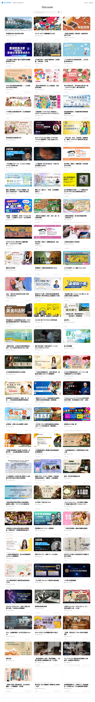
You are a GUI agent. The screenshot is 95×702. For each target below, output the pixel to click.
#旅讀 (7, 456)
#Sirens (37, 352)
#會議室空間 (67, 691)
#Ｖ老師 (66, 535)
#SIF (36, 40)
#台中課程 (37, 404)
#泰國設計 (66, 196)
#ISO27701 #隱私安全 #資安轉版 (72, 665)
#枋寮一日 (8, 40)
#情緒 (36, 248)
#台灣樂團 (66, 274)
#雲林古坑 (8, 587)
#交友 (36, 170)
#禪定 (65, 352)
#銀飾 (36, 691)
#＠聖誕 (8, 144)
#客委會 (66, 92)
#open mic (67, 613)
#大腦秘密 (37, 378)
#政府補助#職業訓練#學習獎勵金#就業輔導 (73, 430)
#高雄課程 (66, 300)
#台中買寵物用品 (68, 378)
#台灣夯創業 (38, 300)
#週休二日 (8, 561)
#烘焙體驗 (66, 509)
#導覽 (36, 66)
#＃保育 (66, 404)
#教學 (7, 378)
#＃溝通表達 (9, 248)
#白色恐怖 (8, 196)
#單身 (65, 639)
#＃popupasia (38, 326)
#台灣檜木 (37, 613)
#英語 (65, 144)
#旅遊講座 (37, 274)
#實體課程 (8, 66)
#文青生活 (66, 40)
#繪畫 (7, 300)
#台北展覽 (37, 118)
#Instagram (38, 144)
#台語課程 (66, 66)
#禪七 (65, 326)
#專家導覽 (37, 222)
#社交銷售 (8, 326)
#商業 (36, 535)
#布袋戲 (8, 430)
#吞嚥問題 (66, 248)
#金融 (7, 639)
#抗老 (65, 118)
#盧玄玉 (37, 196)
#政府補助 (37, 456)
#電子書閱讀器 (67, 482)
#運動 (65, 170)
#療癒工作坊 (38, 482)
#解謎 (7, 92)
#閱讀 (7, 352)
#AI (7, 170)
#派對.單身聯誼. (10, 535)
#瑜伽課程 (37, 665)
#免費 (7, 118)
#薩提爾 (66, 456)
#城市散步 (37, 509)
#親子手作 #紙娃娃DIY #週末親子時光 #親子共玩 (73, 222)
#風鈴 (65, 561)
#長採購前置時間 (10, 509)
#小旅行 (8, 665)
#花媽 (36, 92)
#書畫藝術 (8, 691)
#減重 (7, 404)
